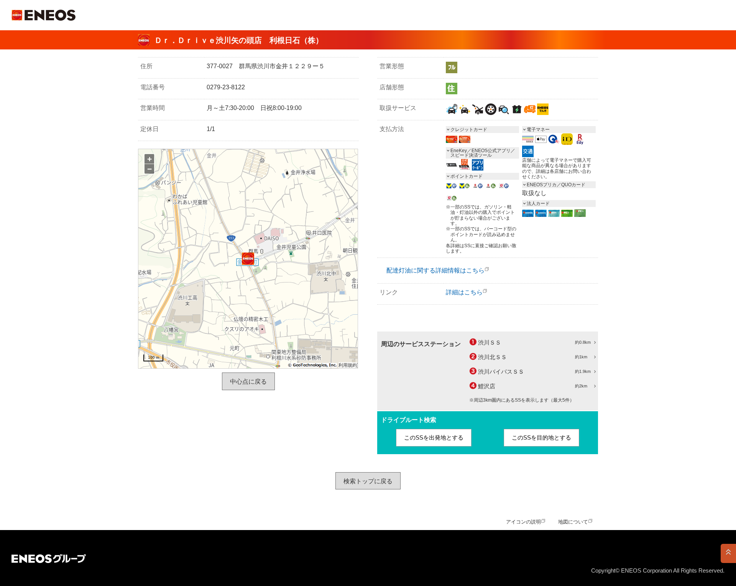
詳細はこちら (464, 292)
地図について (573, 522)
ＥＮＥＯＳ (44, 15)
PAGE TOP (728, 553)
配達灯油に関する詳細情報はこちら (435, 270)
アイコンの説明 (523, 522)
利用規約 (347, 365)
